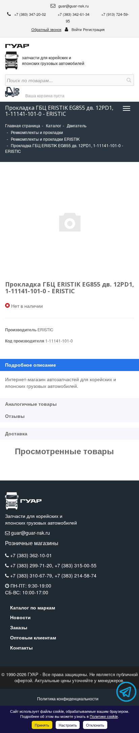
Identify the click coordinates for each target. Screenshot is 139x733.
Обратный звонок (46, 29)
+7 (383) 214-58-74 (75, 575)
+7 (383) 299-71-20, (32, 565)
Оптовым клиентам (33, 637)
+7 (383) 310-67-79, (32, 575)
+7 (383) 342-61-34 (74, 14)
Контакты (21, 647)
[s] (128, 80)
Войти (77, 29)
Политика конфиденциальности (68, 698)
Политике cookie (104, 716)
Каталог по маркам (32, 607)
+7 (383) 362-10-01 (31, 555)
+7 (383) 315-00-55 (75, 565)
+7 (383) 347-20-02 (30, 14)
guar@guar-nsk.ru (73, 5)
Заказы (18, 627)
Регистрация (94, 29)
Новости (20, 617)
